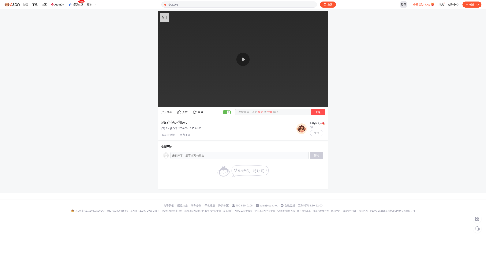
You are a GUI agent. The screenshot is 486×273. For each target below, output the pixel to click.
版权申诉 (335, 210)
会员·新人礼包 (422, 4)
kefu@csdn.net (269, 205)
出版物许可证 (349, 210)
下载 (35, 4)
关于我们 (168, 205)
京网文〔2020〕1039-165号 (144, 210)
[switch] (227, 112)
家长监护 (227, 210)
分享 (169, 112)
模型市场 (78, 4)
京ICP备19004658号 (117, 210)
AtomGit (59, 4)
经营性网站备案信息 (172, 210)
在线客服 (289, 205)
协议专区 (223, 205)
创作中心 (453, 4)
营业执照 (363, 210)
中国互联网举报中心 (265, 210)
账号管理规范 (304, 210)
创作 (472, 4)
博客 (25, 4)
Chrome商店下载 (286, 210)
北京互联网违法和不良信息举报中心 (203, 210)
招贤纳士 (182, 205)
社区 (44, 4)
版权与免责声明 (321, 210)
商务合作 (196, 205)
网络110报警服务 (243, 210)
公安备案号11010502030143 (90, 210)
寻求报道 (209, 205)
